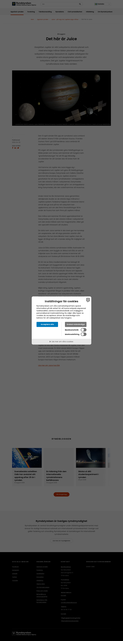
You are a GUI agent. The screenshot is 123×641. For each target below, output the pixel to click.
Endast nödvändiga (76, 324)
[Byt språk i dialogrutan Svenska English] (87, 300)
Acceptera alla (47, 324)
